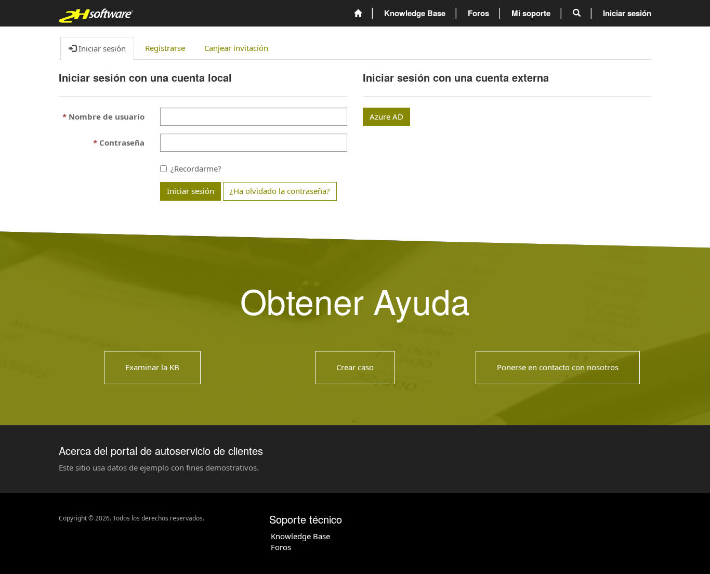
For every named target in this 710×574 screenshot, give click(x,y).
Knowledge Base (300, 536)
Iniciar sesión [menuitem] (627, 13)
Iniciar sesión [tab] (101, 48)
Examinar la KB (152, 367)
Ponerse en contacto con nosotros (558, 367)
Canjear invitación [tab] (236, 48)
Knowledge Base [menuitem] (414, 13)
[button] (576, 13)
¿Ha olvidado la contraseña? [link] (280, 191)
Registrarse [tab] (165, 48)
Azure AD (386, 116)
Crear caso (355, 367)
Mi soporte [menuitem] (530, 13)
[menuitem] (358, 13)
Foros (281, 547)
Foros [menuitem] (478, 13)
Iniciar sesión (190, 191)
